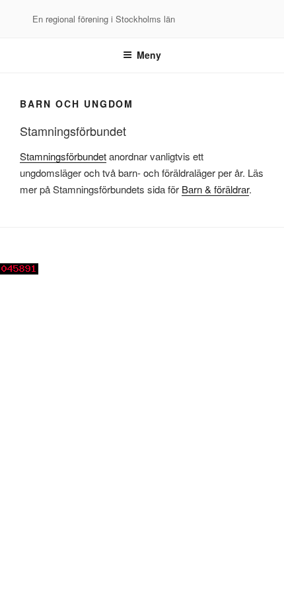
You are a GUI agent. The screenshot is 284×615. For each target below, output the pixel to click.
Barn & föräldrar (215, 189)
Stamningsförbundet (63, 156)
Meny (149, 54)
